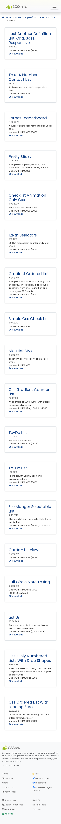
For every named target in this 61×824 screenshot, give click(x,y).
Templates (9, 809)
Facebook (40, 782)
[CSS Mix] (11, 747)
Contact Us (8, 787)
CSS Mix (17, 6)
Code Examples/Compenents (31, 17)
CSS (53, 17)
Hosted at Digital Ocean (42, 789)
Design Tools (39, 804)
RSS (36, 773)
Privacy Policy (9, 791)
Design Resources (13, 804)
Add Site (8, 813)
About (5, 782)
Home (7, 17)
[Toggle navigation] (54, 6)
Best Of (36, 800)
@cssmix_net (42, 778)
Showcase (7, 778)
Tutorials (37, 809)
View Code (17, 53)
